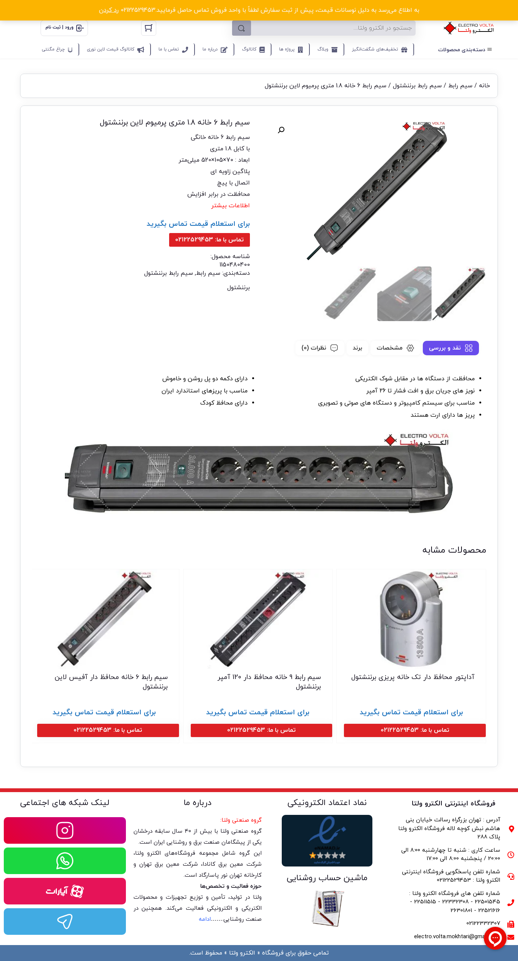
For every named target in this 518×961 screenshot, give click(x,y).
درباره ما (210, 49)
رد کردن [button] (109, 10)
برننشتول (238, 288)
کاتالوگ (249, 49)
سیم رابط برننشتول (417, 86)
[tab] (451, 348)
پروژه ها (287, 49)
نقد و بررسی (445, 348)
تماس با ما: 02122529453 (209, 240)
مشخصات (389, 348)
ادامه (205, 919)
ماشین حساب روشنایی (327, 878)
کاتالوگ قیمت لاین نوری (110, 49)
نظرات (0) (313, 348)
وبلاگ (322, 49)
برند (357, 348)
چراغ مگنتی (53, 49)
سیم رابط (460, 86)
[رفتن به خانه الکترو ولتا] (468, 28)
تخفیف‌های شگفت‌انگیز (375, 49)
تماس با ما (169, 49)
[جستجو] (241, 28)
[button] (281, 130)
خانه (484, 86)
